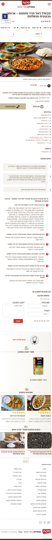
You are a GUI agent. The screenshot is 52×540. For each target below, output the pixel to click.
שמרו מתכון (43, 86)
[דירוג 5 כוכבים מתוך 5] (33, 21)
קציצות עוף (42, 493)
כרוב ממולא (17, 476)
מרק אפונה (17, 469)
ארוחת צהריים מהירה (13, 493)
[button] (3, 4)
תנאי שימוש (42, 483)
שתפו (32, 85)
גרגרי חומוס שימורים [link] (36, 137)
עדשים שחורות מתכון (38, 504)
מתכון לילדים (41, 514)
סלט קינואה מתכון (14, 497)
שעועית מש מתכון (39, 507)
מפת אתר (42, 476)
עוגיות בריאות (41, 497)
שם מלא (45, 302)
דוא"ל (46, 310)
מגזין (44, 469)
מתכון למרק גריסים (14, 490)
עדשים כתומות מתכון (13, 500)
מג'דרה (18, 479)
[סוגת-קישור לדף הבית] (26, 2)
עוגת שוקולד (41, 490)
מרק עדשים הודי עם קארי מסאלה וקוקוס (23, 98)
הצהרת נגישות (41, 472)
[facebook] (45, 522)
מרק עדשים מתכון (39, 511)
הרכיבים (36, 106)
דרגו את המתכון (7, 21)
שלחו (18, 321)
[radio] (45, 320)
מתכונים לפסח (41, 486)
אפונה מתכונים (16, 504)
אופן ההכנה (10, 106)
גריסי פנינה (17, 486)
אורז (20, 483)
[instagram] (40, 522)
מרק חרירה (17, 472)
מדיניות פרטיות (40, 479)
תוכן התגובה (18, 302)
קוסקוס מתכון (41, 500)
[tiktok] (49, 522)
